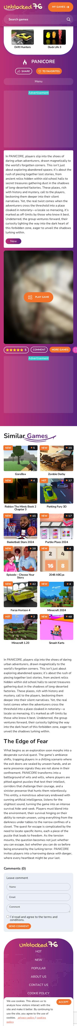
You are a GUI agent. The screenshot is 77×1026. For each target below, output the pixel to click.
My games (58, 7)
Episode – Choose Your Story (20, 576)
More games (60, 349)
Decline (64, 1009)
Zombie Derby (56, 474)
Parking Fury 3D (57, 506)
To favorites (51, 71)
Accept (63, 1002)
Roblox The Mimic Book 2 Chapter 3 (20, 508)
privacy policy (26, 1017)
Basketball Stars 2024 (20, 542)
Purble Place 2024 (56, 542)
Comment (39, 349)
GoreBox (20, 474)
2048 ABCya (56, 574)
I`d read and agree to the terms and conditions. (33, 918)
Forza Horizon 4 (20, 610)
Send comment (19, 926)
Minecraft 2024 (56, 610)
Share (25, 71)
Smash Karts (56, 643)
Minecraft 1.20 (20, 643)
